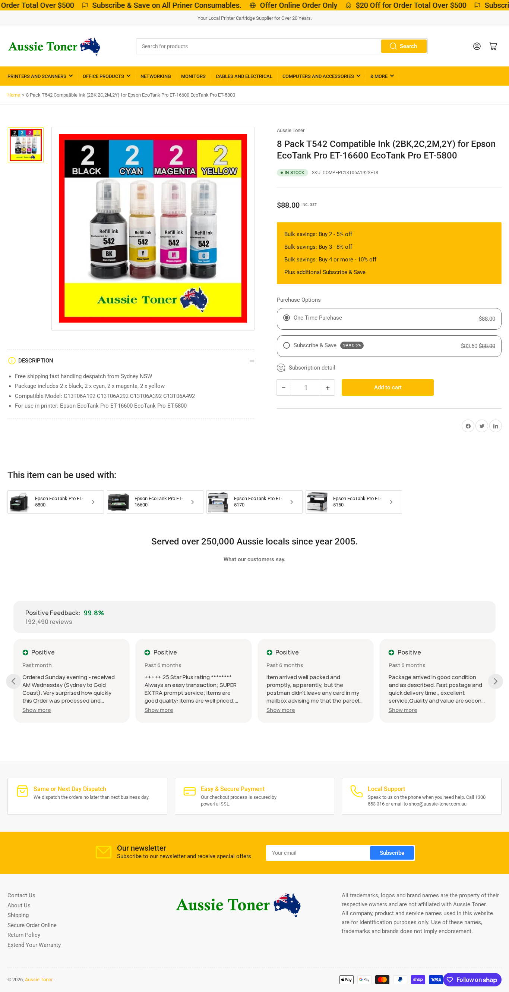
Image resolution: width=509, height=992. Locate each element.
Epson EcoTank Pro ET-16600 (159, 502)
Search (408, 46)
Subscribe (392, 853)
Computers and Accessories (318, 76)
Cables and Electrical (244, 76)
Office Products (103, 76)
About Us (19, 905)
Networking (155, 76)
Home (13, 95)
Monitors (193, 76)
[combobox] (282, 46)
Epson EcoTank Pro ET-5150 (357, 502)
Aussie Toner (290, 130)
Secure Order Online (32, 925)
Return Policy (23, 935)
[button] (36, 710)
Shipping (18, 915)
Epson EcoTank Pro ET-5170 (258, 502)
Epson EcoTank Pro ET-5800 (59, 502)
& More (379, 76)
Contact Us (21, 895)
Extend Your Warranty (34, 945)
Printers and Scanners (36, 76)
